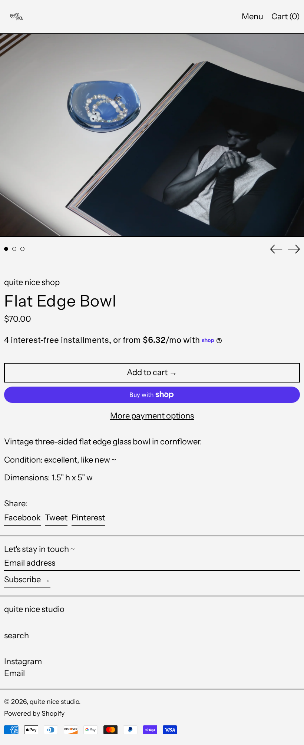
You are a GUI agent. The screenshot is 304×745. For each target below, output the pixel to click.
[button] (152, 135)
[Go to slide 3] (22, 249)
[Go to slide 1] (6, 249)
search (16, 635)
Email (14, 673)
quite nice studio (34, 609)
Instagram (23, 661)
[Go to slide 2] (14, 249)
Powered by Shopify (34, 713)
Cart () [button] (285, 16)
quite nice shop (32, 282)
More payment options (152, 416)
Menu (252, 16)
